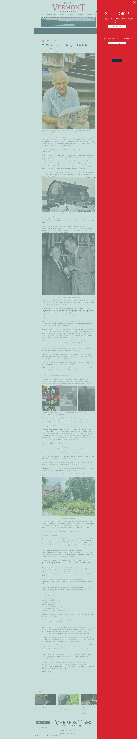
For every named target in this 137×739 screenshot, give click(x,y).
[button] (134, 2)
